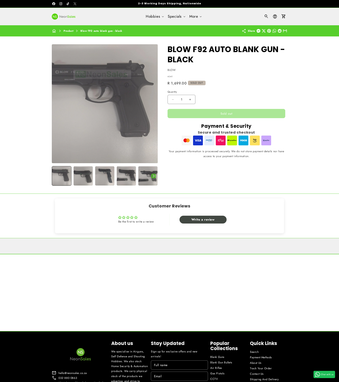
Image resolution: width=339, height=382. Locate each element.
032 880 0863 (67, 378)
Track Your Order (261, 368)
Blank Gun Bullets (221, 362)
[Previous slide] (56, 176)
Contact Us (257, 374)
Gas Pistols (217, 373)
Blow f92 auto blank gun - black (101, 31)
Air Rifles (216, 368)
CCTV (214, 379)
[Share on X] (264, 31)
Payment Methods (261, 357)
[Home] (54, 31)
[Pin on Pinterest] (269, 31)
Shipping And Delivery (264, 379)
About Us (256, 363)
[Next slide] (153, 176)
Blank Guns (217, 357)
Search (254, 352)
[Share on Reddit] (279, 31)
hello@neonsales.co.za (72, 373)
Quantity (172, 92)
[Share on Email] (285, 31)
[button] (154, 16)
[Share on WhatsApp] (274, 31)
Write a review (202, 219)
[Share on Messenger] (258, 31)
